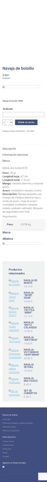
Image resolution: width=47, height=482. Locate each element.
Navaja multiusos (30, 379)
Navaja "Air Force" (31, 338)
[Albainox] (21, 91)
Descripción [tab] (9, 148)
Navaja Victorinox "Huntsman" (31, 352)
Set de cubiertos (30, 391)
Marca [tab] (6, 160)
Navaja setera (29, 365)
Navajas (12, 131)
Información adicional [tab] (15, 154)
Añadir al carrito (26, 122)
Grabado (8, 108)
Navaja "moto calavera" (30, 325)
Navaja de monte (30, 281)
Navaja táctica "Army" (29, 310)
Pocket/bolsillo (20, 131)
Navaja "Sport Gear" (29, 295)
